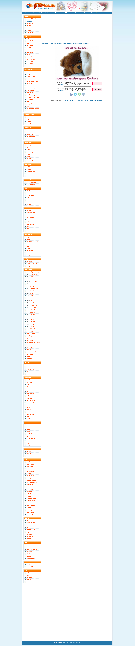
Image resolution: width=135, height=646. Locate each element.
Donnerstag (30, 152)
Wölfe (28, 445)
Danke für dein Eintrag (32, 81)
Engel (28, 371)
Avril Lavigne (30, 466)
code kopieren (97, 84)
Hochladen (85, 13)
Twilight (29, 556)
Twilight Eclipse (31, 558)
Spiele (98, 13)
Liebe (41, 13)
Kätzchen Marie (31, 400)
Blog (92, 13)
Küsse (28, 197)
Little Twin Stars (31, 402)
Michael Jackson (31, 500)
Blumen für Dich (31, 76)
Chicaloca (29, 386)
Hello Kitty (29, 398)
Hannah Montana (31, 522)
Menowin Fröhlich (31, 498)
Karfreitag (32, 291)
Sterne (28, 253)
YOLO (28, 231)
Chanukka (32, 326)
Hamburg (29, 579)
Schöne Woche (30, 57)
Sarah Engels (30, 510)
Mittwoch (29, 149)
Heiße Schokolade (31, 212)
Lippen (28, 248)
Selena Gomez (30, 512)
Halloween (32, 312)
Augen (28, 237)
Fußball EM (29, 564)
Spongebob (29, 534)
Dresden (29, 575)
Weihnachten (33, 329)
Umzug (28, 228)
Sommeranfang (31, 171)
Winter (28, 176)
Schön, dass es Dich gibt (33, 108)
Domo (28, 520)
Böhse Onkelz (30, 471)
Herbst (28, 173)
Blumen (77, 13)
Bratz (28, 384)
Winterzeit (32, 184)
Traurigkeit (30, 123)
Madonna (29, 496)
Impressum (65, 642)
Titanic (28, 554)
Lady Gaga (29, 491)
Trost (28, 226)
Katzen (28, 431)
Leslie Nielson (30, 494)
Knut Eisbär (30, 434)
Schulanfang (30, 354)
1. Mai (31, 295)
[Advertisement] (33, 612)
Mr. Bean (29, 525)
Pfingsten (32, 302)
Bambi (28, 380)
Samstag (29, 156)
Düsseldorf (29, 577)
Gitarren (29, 243)
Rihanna (29, 507)
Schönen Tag (30, 132)
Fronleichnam (33, 305)
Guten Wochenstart (32, 41)
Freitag (28, 154)
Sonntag (29, 25)
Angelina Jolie (30, 464)
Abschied (29, 210)
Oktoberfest (33, 310)
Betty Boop (29, 382)
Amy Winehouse (31, 462)
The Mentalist (30, 536)
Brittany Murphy (31, 478)
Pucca (28, 412)
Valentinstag (33, 274)
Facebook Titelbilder (66, 13)
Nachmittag (30, 134)
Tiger (28, 440)
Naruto (28, 527)
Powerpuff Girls (31, 529)
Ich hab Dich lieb (31, 195)
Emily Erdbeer (30, 393)
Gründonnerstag (34, 288)
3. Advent (32, 321)
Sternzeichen (30, 224)
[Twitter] (75, 95)
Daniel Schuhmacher (32, 482)
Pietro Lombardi (31, 505)
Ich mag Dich (30, 99)
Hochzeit (29, 345)
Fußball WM (30, 566)
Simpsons (29, 532)
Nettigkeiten (30, 104)
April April (32, 286)
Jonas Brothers (31, 487)
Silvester (32, 331)
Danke (28, 79)
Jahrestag (29, 347)
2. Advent (32, 319)
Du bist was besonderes (33, 85)
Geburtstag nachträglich (33, 342)
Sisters (28, 219)
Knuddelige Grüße (31, 47)
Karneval (32, 276)
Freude (28, 119)
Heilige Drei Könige (35, 272)
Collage (29, 239)
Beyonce (29, 468)
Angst (28, 117)
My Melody (29, 405)
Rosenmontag (33, 279)
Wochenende (30, 28)
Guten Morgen (30, 129)
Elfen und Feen (30, 369)
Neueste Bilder (30, 19)
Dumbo (28, 391)
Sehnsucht (29, 204)
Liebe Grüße (30, 32)
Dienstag (29, 147)
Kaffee (28, 101)
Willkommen (30, 66)
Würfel (28, 255)
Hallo (28, 43)
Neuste (35, 13)
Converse (29, 451)
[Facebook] (71, 95)
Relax (28, 106)
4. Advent (32, 324)
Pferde (28, 436)
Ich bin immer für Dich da (33, 97)
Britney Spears (30, 475)
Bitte (28, 72)
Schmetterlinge (31, 438)
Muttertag (32, 298)
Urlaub (28, 356)
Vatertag (32, 300)
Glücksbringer (30, 92)
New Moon (29, 551)
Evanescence (30, 484)
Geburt (28, 338)
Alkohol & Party (31, 333)
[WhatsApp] (79, 95)
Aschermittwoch (34, 281)
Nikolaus (32, 317)
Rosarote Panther (31, 414)
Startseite (27, 13)
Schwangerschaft (31, 352)
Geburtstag (30, 340)
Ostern (31, 293)
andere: (62, 84)
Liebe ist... (29, 202)
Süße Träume (30, 63)
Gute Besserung (31, 95)
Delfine (28, 427)
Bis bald (29, 38)
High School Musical (32, 549)
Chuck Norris (30, 261)
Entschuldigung (31, 88)
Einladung (29, 336)
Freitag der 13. (34, 307)
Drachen (29, 364)
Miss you (29, 121)
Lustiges (55, 13)
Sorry (28, 110)
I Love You (29, 193)
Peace (28, 54)
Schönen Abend (31, 136)
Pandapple (29, 407)
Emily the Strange (31, 396)
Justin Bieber (30, 489)
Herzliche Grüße (31, 45)
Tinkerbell (29, 416)
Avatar (28, 544)
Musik (28, 215)
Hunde (28, 429)
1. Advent (32, 314)
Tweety (28, 418)
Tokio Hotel (30, 514)
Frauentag (32, 284)
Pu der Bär (29, 409)
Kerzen (28, 246)
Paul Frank (29, 456)
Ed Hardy (29, 453)
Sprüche (47, 13)
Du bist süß (29, 83)
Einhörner (29, 367)
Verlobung (29, 358)
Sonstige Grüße (31, 59)
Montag (29, 145)
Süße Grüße (30, 61)
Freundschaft (30, 90)
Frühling (29, 167)
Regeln (70, 642)
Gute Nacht (30, 23)
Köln (28, 582)
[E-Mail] (83, 95)
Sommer (29, 30)
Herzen (28, 190)
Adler (28, 424)
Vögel (28, 443)
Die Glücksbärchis (31, 389)
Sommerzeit (30, 21)
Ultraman (29, 538)
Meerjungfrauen (31, 374)
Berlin (28, 573)
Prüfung (29, 349)
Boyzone (29, 473)
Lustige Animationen (32, 263)
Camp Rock (29, 547)
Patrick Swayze (31, 503)
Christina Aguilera (31, 480)
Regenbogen (30, 250)
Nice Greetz (30, 52)
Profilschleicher (31, 217)
